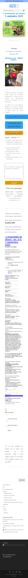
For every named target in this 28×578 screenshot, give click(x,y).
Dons (5, 510)
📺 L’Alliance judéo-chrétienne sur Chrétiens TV (13, 529)
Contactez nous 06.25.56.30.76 (14, 125)
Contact (4, 508)
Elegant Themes (13, 574)
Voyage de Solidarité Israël (10, 500)
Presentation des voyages (8, 523)
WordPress (14, 576)
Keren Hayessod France (8, 489)
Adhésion (6, 512)
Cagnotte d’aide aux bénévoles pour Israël (13, 502)
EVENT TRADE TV (6, 484)
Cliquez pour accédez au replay (14, 133)
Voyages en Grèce (8, 497)
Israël (4, 506)
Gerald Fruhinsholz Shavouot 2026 (10, 532)
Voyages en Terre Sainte (9, 495)
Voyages (5, 491)
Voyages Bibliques (8, 493)
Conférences (5, 504)
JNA (3, 487)
